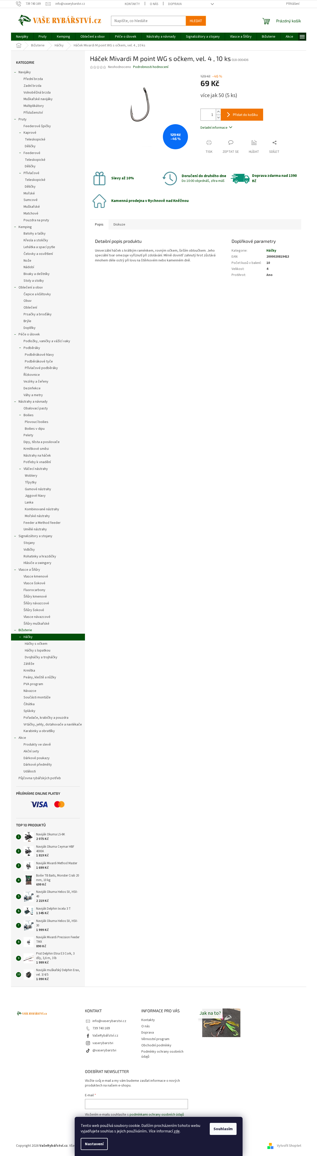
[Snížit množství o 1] (218, 117)
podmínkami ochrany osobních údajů (157, 1114)
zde (177, 1131)
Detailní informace (214, 127)
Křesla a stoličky (36, 240)
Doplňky (30, 327)
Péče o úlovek (29, 334)
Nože (27, 260)
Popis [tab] (99, 224)
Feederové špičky (37, 126)
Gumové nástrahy (38, 489)
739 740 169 (101, 1028)
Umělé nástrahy (35, 529)
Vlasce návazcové (37, 616)
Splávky (29, 710)
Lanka (29, 502)
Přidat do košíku (245, 114)
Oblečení (30, 307)
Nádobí (29, 267)
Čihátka (29, 704)
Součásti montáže (37, 697)
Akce (22, 737)
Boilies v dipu (35, 428)
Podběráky (32, 347)
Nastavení (94, 1144)
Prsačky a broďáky (38, 314)
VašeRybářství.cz (105, 1035)
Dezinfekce (32, 388)
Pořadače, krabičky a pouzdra (46, 717)
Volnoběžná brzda (37, 92)
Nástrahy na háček (37, 455)
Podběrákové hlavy (39, 354)
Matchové (31, 213)
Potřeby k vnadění (37, 462)
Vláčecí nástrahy (36, 468)
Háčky (28, 636)
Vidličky (29, 549)
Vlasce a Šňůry (29, 569)
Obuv (28, 300)
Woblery (31, 475)
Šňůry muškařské (36, 623)
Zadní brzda (32, 85)
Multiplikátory (34, 105)
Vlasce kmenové (36, 576)
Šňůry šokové (34, 610)
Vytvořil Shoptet (289, 1145)
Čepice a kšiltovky (37, 294)
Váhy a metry (33, 395)
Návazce (30, 690)
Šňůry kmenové (35, 596)
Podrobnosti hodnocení (150, 67)
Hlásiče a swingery (37, 562)
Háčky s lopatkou (37, 650)
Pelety (28, 435)
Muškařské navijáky (38, 99)
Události (30, 771)
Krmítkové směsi (36, 448)
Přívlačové (31, 173)
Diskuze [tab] (119, 224)
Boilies (29, 415)
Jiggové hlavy (35, 495)
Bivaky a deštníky (37, 273)
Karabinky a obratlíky (39, 731)
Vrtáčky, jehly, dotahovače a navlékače (53, 724)
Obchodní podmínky (156, 1045)
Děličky (30, 146)
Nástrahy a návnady (33, 401)
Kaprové (30, 132)
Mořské (29, 193)
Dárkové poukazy (37, 758)
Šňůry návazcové (36, 603)
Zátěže (29, 663)
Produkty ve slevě (37, 744)
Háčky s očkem (36, 643)
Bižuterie (25, 630)
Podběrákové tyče (39, 361)
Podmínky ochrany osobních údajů (162, 1054)
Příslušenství (33, 112)
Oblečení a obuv (31, 287)
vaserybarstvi (102, 1043)
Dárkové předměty (38, 764)
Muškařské (32, 206)
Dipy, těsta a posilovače (42, 442)
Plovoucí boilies (36, 421)
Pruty (23, 119)
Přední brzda (33, 79)
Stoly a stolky (34, 280)
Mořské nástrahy (37, 516)
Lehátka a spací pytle (39, 247)
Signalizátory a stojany (35, 536)
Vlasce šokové (34, 583)
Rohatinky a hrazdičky (40, 556)
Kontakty (132, 4)
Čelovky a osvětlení (38, 253)
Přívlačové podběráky (41, 368)
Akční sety (31, 751)
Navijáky (25, 72)
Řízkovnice (32, 374)
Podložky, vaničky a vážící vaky (47, 341)
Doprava (175, 4)
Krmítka (29, 670)
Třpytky (31, 482)
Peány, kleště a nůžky (40, 677)
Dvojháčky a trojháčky (41, 657)
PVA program (33, 684)
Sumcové (31, 199)
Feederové (32, 153)
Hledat (196, 21)
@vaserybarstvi (104, 1050)
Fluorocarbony (34, 590)
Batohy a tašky (35, 233)
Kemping (25, 227)
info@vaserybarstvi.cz (109, 1021)
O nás (154, 4)
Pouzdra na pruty (36, 220)
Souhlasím (223, 1129)
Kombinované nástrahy (42, 509)
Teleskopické (35, 139)
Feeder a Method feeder (42, 522)
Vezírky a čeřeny (36, 381)
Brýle (27, 321)
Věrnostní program (155, 1039)
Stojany (29, 542)
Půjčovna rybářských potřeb (40, 778)
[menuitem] (22, 37)
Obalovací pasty (36, 408)
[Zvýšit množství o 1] (218, 112)
